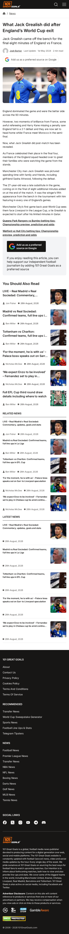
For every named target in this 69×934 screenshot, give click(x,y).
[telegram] (36, 822)
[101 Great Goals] (34, 840)
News (12, 13)
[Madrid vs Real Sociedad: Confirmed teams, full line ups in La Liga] (58, 317)
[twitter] (12, 822)
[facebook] (5, 822)
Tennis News (10, 800)
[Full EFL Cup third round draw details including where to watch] (58, 398)
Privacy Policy (11, 677)
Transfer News (11, 711)
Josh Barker (16, 50)
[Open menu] (64, 4)
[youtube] (28, 822)
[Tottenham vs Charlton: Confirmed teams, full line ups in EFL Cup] (58, 338)
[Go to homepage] (11, 4)
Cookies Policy (11, 683)
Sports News (10, 722)
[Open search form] (55, 4)
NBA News (9, 766)
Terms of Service (13, 694)
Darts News (9, 783)
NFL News (8, 772)
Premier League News (15, 755)
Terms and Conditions (15, 688)
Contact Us (9, 672)
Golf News (8, 789)
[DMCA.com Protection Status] (14, 920)
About (6, 666)
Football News (11, 750)
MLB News (9, 794)
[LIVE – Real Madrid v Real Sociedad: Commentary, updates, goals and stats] (58, 297)
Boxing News (10, 777)
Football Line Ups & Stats (17, 727)
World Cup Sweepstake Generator (22, 716)
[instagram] (20, 822)
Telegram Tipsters (13, 733)
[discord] (44, 822)
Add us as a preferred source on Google (33, 59)
